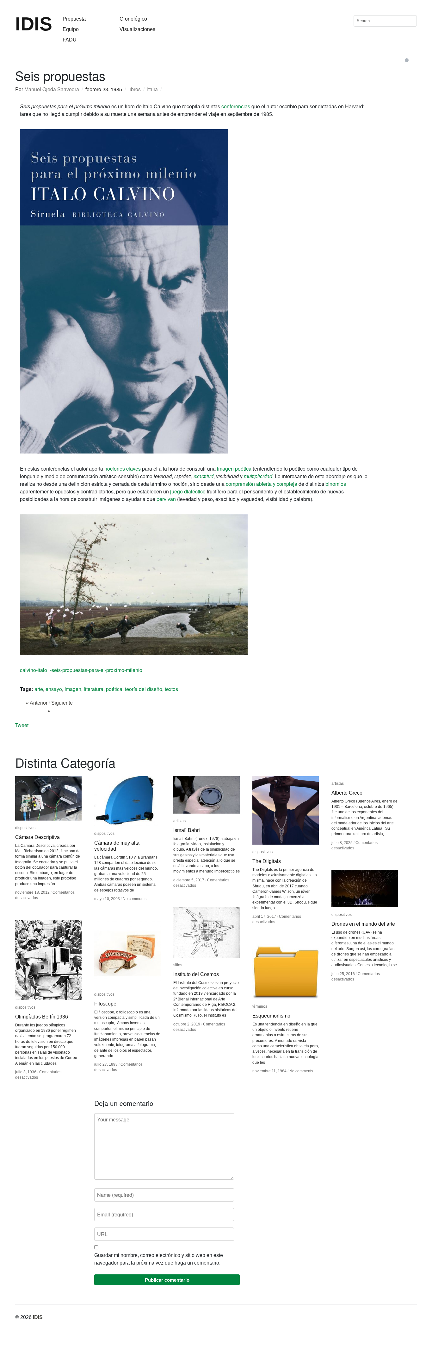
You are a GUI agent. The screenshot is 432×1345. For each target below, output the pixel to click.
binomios (335, 483)
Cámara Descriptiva (37, 837)
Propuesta (74, 19)
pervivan (166, 499)
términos (259, 1006)
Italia (152, 89)
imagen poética (234, 468)
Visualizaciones (137, 29)
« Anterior (36, 703)
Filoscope (105, 1003)
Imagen (73, 689)
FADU (70, 39)
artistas (179, 821)
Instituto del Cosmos (196, 974)
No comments (134, 899)
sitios (177, 965)
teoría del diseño (143, 689)
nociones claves (122, 468)
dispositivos (25, 828)
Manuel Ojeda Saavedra (51, 89)
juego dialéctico (188, 491)
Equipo (71, 29)
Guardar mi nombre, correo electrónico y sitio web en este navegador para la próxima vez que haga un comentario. (158, 1259)
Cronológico (133, 19)
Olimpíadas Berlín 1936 (41, 1016)
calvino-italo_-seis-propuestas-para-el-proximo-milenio (81, 670)
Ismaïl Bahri (186, 830)
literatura (93, 689)
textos (171, 689)
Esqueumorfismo (271, 1015)
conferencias (235, 106)
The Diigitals (266, 861)
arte (38, 689)
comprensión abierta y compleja (261, 483)
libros (134, 89)
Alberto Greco (347, 793)
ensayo (54, 689)
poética (114, 689)
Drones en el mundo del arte (363, 924)
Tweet (21, 725)
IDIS (33, 24)
